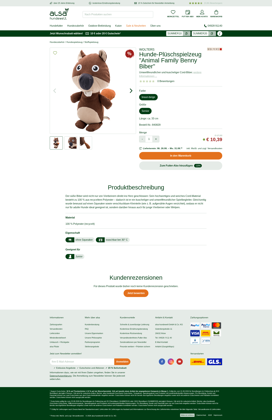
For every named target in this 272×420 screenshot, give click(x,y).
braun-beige (148, 97)
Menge (143, 132)
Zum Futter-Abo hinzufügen (180, 165)
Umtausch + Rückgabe (59, 342)
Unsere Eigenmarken (94, 333)
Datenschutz (201, 415)
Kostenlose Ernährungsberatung (134, 329)
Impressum (218, 415)
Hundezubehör (75, 25)
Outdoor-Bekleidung (99, 25)
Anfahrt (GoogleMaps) (164, 347)
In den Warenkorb (180, 155)
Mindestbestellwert (58, 338)
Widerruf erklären (187, 415)
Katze (118, 25)
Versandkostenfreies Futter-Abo (133, 338)
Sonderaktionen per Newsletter (133, 342)
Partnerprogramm (92, 342)
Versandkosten (56, 329)
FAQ (86, 329)
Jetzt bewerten (136, 293)
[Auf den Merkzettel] (55, 52)
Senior (145, 111)
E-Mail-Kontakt (161, 342)
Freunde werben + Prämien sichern (135, 347)
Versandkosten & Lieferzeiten (209, 409)
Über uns (155, 25)
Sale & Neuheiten (136, 25)
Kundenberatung (92, 324)
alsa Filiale (54, 347)
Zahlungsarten (56, 324)
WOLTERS (146, 49)
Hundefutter (56, 25)
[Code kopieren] (186, 33)
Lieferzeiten (55, 333)
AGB (210, 415)
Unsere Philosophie (93, 338)
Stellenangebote (92, 347)
